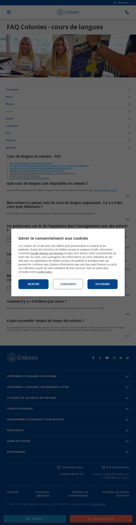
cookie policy (44, 271)
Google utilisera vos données (47, 253)
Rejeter (33, 284)
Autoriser (102, 284)
